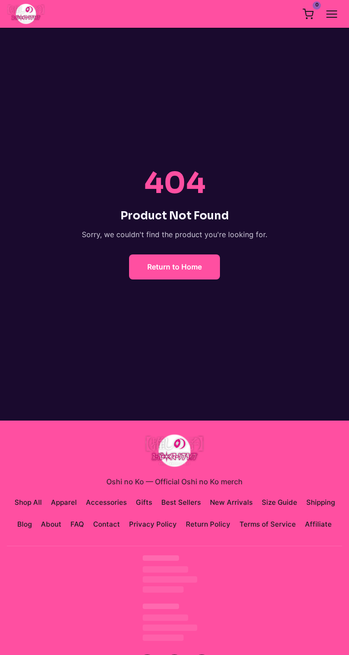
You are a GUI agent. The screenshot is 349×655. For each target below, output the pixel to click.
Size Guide (279, 502)
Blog (24, 524)
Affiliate (318, 524)
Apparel (64, 502)
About (51, 524)
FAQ (77, 524)
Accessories (106, 502)
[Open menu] (332, 14)
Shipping (320, 502)
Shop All (28, 502)
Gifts (144, 502)
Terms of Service (267, 524)
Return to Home (174, 266)
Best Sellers (181, 502)
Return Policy (208, 524)
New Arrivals (231, 502)
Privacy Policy (153, 524)
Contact (106, 524)
